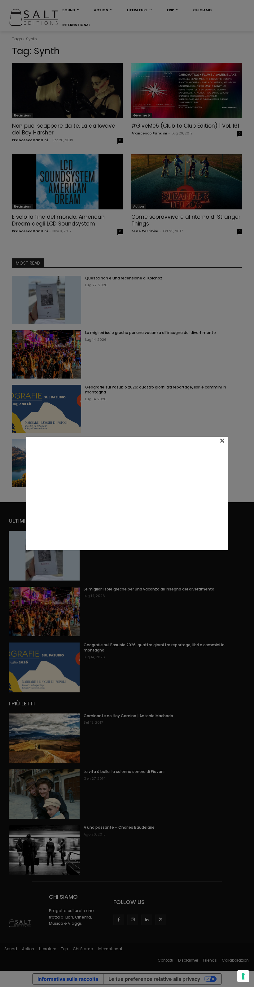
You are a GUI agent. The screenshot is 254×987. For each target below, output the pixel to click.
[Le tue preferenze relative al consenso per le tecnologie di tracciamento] (243, 976)
